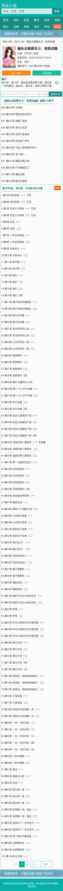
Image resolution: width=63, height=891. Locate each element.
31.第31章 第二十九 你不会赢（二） (20, 395)
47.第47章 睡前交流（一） (15, 502)
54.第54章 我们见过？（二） (16, 549)
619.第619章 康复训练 (13, 174)
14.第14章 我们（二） (12, 281)
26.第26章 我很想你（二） (15, 362)
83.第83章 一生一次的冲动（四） (18, 742)
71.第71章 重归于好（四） (15, 662)
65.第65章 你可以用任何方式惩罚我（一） (23, 622)
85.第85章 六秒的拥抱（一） (16, 756)
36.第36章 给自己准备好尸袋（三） (19, 428)
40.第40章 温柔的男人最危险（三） (19, 455)
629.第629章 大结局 (39, 65)
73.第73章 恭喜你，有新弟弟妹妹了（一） (23, 675)
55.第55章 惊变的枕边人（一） (17, 555)
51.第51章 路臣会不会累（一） (17, 529)
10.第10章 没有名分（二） (15, 255)
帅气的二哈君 (31, 53)
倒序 (57, 187)
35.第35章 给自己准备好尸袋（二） (19, 422)
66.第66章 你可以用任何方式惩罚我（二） (23, 629)
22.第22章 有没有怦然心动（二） (18, 335)
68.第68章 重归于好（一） (15, 642)
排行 (36, 27)
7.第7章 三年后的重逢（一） (16, 235)
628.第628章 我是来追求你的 (16, 114)
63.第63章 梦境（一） (12, 609)
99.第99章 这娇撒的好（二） (16, 849)
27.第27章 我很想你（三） (15, 368)
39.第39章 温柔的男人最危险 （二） (20, 448)
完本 (47, 27)
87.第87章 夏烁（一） (12, 769)
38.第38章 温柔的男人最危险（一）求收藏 (23, 442)
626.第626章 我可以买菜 (14, 127)
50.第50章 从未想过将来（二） (17, 522)
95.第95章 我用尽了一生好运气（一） (21, 822)
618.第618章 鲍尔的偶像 (14, 180)
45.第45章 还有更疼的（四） (16, 488)
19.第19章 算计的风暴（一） (16, 315)
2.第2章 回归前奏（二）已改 (16, 201)
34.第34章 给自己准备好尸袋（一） (19, 415)
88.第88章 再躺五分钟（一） (16, 776)
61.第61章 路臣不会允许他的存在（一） (22, 595)
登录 (57, 27)
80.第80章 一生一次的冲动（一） (18, 722)
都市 (36, 20)
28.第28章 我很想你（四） (15, 375)
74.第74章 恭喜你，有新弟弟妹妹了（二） (23, 682)
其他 (26, 27)
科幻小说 (19, 41)
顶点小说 (9, 5)
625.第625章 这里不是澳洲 (15, 134)
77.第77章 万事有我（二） (15, 702)
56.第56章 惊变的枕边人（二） (17, 562)
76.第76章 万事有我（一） (15, 696)
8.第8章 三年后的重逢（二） (16, 241)
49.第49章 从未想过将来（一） (17, 515)
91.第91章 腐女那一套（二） (16, 796)
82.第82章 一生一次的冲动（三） (18, 736)
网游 (57, 20)
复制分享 (55, 94)
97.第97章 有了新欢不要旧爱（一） (19, 836)
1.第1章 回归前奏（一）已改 (16, 195)
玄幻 (16, 20)
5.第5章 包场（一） (11, 221)
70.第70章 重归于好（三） (15, 655)
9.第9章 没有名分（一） (13, 248)
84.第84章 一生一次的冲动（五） (18, 749)
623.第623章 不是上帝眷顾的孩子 (18, 147)
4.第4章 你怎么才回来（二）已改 (18, 215)
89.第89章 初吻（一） (12, 782)
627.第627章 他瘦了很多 (14, 120)
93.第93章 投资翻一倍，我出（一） (19, 809)
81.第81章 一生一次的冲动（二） (18, 729)
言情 (16, 27)
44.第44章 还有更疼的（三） (16, 482)
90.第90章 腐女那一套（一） (16, 789)
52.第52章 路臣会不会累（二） (17, 535)
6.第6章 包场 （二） (11, 228)
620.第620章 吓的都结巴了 (15, 167)
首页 (5, 20)
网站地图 (32, 886)
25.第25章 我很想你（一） (15, 355)
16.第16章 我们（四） (12, 295)
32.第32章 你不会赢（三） (15, 402)
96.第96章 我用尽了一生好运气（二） (21, 829)
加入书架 (16, 73)
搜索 (57, 11)
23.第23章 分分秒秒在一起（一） (18, 342)
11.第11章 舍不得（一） (14, 261)
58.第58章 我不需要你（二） (16, 575)
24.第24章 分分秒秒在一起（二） (18, 348)
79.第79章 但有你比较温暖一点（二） (21, 716)
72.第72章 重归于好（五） (15, 669)
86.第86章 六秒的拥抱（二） (16, 762)
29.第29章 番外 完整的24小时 (16, 382)
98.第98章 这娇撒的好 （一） (16, 842)
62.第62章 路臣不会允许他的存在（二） (22, 602)
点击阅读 (46, 73)
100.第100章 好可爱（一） (15, 856)
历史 (47, 20)
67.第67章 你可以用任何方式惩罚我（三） (23, 635)
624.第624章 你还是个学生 (15, 140)
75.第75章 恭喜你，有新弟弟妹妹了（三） (23, 689)
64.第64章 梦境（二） (12, 615)
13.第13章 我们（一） (12, 275)
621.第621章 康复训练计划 (15, 160)
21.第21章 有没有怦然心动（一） (18, 328)
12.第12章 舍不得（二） (14, 268)
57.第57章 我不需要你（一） (16, 569)
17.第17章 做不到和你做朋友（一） (19, 302)
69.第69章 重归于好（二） (15, 649)
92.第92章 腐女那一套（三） (16, 802)
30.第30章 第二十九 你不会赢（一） (20, 388)
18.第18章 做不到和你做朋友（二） (19, 308)
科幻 (5, 27)
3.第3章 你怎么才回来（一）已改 (18, 208)
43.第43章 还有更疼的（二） (16, 475)
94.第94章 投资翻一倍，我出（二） (19, 816)
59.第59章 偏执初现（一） (15, 582)
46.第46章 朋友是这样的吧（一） (18, 495)
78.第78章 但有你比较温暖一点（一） (21, 709)
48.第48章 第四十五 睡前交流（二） (20, 509)
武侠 (26, 20)
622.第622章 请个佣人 (13, 154)
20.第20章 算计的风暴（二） (16, 322)
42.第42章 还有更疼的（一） (16, 468)
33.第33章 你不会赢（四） (15, 408)
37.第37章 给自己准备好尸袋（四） (19, 435)
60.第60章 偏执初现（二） (15, 589)
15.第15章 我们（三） (12, 288)
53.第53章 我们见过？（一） (16, 542)
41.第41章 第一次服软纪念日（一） (19, 462)
